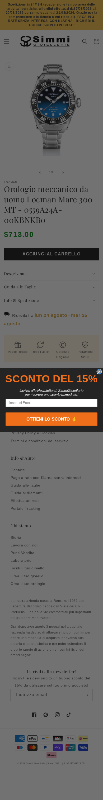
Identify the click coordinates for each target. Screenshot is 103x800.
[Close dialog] (99, 371)
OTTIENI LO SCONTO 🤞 (51, 419)
